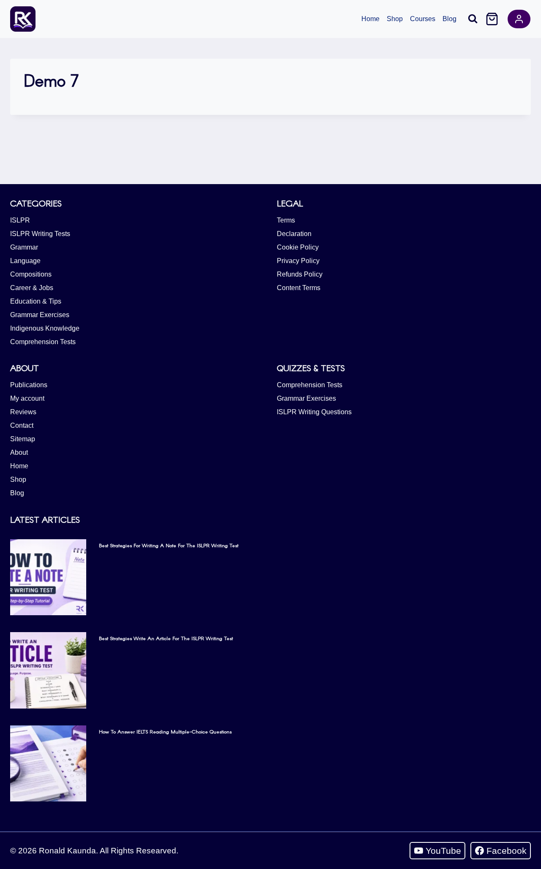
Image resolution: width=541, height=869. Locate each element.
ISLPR (20, 220)
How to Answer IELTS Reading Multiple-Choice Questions (165, 731)
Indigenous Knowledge (44, 328)
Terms (286, 220)
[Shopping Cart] (492, 19)
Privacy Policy (298, 260)
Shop (395, 18)
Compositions (31, 274)
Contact (21, 425)
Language (25, 260)
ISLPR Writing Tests (40, 233)
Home (370, 18)
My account (27, 398)
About (19, 452)
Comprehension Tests (43, 341)
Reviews (23, 411)
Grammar (24, 247)
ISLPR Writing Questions (314, 411)
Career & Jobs (31, 287)
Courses (422, 18)
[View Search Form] (472, 19)
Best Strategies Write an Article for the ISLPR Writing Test (166, 638)
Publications (28, 384)
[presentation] (48, 577)
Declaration (294, 233)
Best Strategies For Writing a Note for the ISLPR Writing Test (168, 545)
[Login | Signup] (519, 19)
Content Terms (298, 287)
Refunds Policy (299, 274)
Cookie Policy (298, 247)
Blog (449, 18)
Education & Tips (35, 301)
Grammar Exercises (39, 314)
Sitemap (22, 439)
